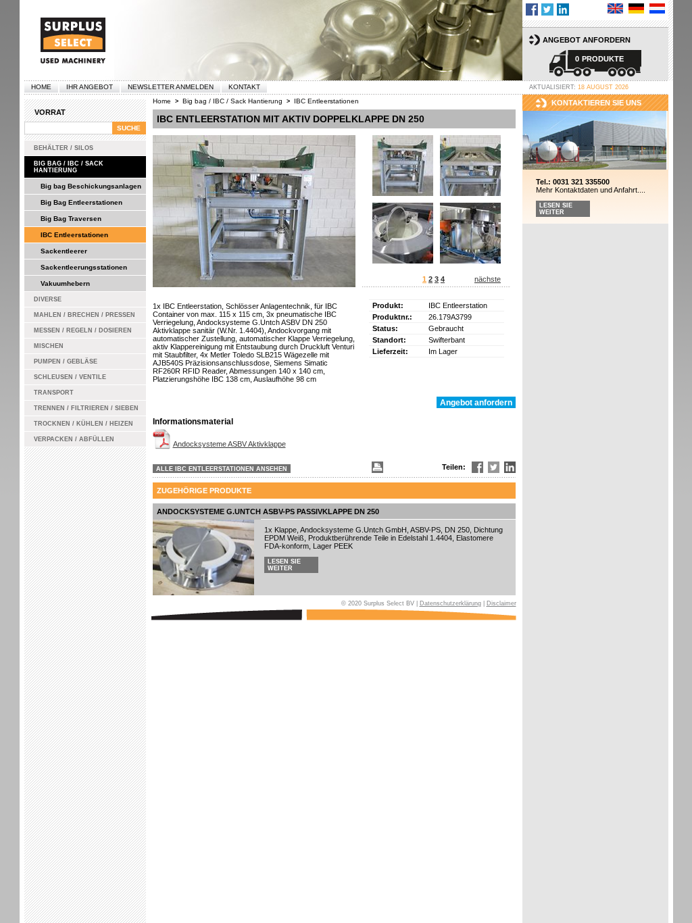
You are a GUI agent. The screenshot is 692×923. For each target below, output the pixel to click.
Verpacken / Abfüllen (74, 439)
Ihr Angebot (89, 87)
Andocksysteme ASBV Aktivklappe (229, 444)
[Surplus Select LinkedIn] (563, 9)
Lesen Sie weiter (284, 565)
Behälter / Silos (63, 148)
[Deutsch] (636, 8)
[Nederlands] (657, 8)
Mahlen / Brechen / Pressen (84, 314)
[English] (615, 8)
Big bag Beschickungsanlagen (91, 186)
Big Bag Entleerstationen (81, 202)
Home (41, 87)
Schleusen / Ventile (70, 377)
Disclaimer (501, 603)
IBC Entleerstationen (74, 235)
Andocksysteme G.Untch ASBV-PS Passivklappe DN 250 (268, 511)
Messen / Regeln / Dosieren (83, 330)
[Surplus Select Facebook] (532, 9)
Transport (54, 392)
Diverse (47, 299)
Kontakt (244, 87)
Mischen (49, 346)
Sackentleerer (64, 251)
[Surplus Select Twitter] (547, 9)
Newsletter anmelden (171, 87)
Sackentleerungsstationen (84, 267)
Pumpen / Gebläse (65, 361)
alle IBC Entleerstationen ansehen (221, 469)
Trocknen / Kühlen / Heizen (83, 423)
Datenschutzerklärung (450, 603)
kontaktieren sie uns (596, 103)
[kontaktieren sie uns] (595, 141)
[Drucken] (376, 467)
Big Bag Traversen (71, 218)
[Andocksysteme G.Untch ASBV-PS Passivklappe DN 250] (203, 557)
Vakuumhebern (65, 283)
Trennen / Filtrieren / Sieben (86, 408)
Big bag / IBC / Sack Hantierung (68, 167)
